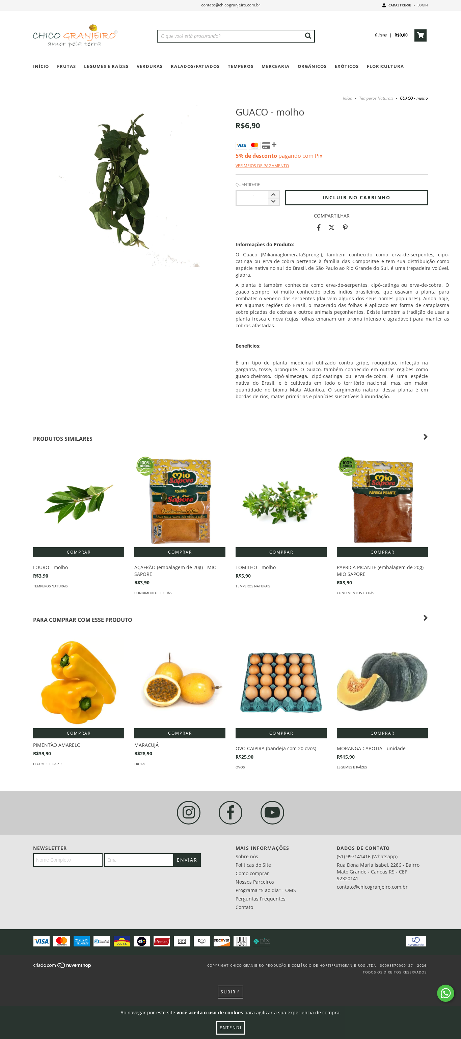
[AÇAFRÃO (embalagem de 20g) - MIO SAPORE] (179, 501)
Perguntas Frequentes (261, 898)
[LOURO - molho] (78, 501)
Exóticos (347, 66)
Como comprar (252, 873)
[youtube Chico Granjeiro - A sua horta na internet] (272, 813)
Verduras (150, 66)
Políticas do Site (253, 865)
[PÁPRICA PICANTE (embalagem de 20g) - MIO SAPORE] (382, 501)
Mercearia (276, 66)
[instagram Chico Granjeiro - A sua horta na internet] (188, 813)
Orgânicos (312, 66)
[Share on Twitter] (331, 227)
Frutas (66, 66)
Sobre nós (247, 856)
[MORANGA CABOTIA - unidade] (382, 682)
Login (422, 5)
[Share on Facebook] (319, 227)
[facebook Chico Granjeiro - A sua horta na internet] (230, 813)
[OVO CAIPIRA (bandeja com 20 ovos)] (281, 682)
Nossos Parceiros (255, 882)
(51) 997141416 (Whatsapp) (367, 856)
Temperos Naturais (376, 98)
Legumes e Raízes (106, 66)
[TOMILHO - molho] (281, 501)
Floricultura (385, 66)
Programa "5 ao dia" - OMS (266, 890)
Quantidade (248, 184)
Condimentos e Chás (152, 592)
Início (41, 66)
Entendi (231, 1028)
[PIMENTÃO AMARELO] (78, 682)
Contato (244, 907)
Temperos (240, 66)
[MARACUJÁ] (179, 682)
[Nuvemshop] (62, 967)
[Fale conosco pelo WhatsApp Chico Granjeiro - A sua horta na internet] (445, 993)
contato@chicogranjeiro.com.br (230, 5)
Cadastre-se (399, 5)
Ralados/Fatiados (195, 66)
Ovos (240, 767)
